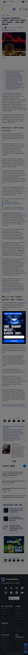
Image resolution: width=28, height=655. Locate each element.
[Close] (24, 312)
